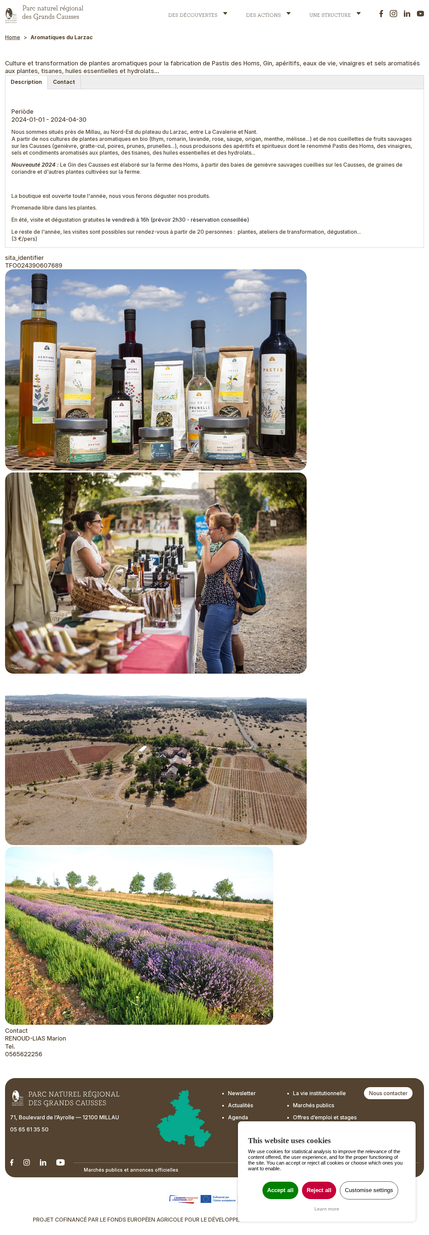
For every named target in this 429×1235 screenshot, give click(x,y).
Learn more (326, 1209)
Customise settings (369, 1190)
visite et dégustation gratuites (67, 219)
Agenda (238, 1117)
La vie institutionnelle (319, 1093)
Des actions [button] (263, 13)
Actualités (240, 1105)
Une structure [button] (330, 13)
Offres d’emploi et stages (325, 1117)
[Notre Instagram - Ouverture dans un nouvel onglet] (26, 1162)
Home (12, 37)
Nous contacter (388, 1093)
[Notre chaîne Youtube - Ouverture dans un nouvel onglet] (60, 1162)
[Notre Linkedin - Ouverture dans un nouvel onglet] (11, 1162)
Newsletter (242, 1093)
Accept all (280, 1190)
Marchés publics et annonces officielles (131, 1170)
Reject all (319, 1190)
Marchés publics (313, 1105)
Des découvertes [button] (193, 13)
